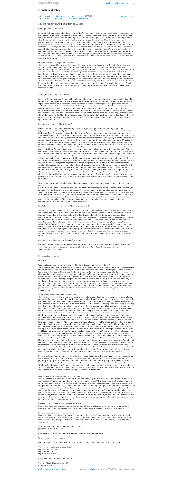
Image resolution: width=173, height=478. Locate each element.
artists (109, 3)
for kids (117, 3)
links (41, 469)
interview (80, 18)
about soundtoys (60, 469)
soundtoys (58, 18)
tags (132, 3)
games (125, 3)
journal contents (127, 16)
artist (66, 18)
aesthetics (48, 18)
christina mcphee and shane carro (67, 16)
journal (72, 18)
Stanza (93, 469)
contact (132, 469)
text (87, 18)
